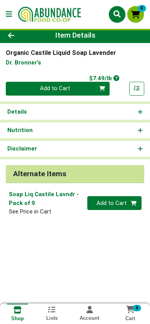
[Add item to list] (137, 89)
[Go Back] (23, 35)
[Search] (117, 14)
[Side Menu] (9, 14)
